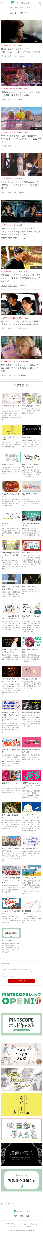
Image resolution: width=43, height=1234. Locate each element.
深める (4, 99)
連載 (21, 7)
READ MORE (21, 980)
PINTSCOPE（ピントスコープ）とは (16, 1224)
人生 (15, 56)
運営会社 (29, 1226)
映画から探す (13, 7)
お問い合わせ (33, 1224)
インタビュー (29, 7)
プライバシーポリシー (17, 1226)
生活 (9, 192)
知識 (9, 56)
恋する (4, 56)
